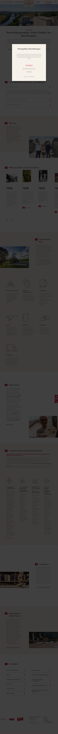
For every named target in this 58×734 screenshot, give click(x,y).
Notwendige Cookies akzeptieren (29, 68)
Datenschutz (31, 76)
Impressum (26, 76)
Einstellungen (29, 71)
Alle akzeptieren (29, 65)
